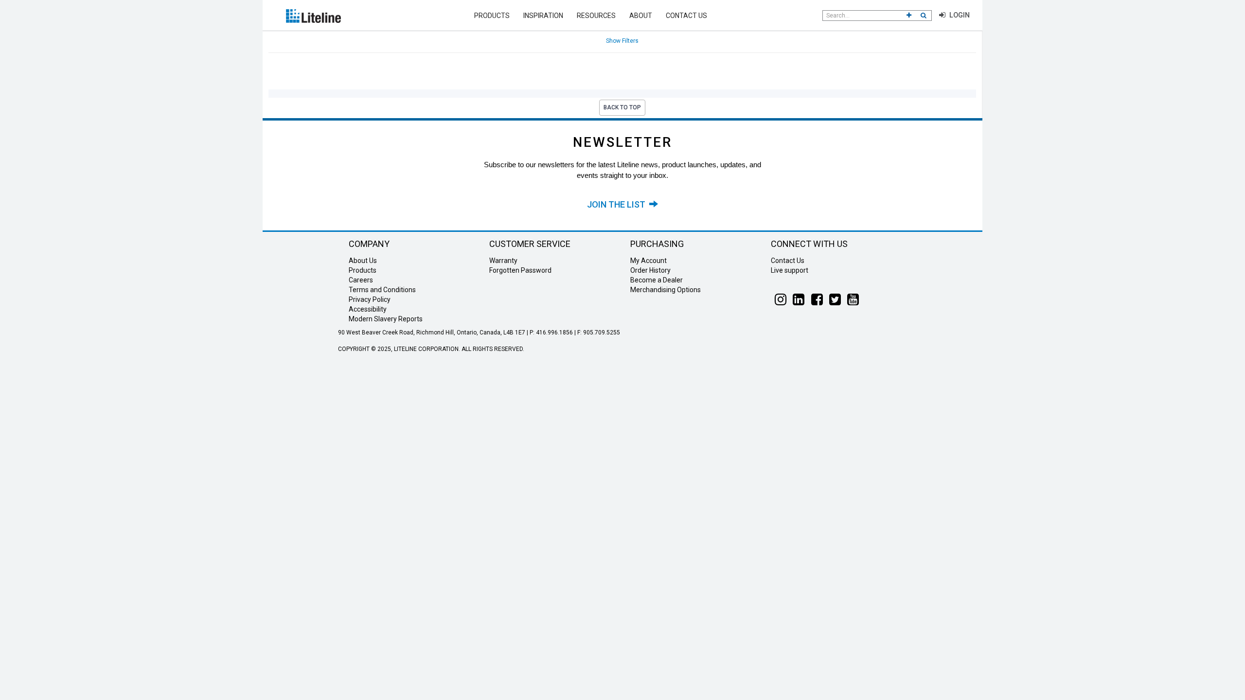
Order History (650, 270)
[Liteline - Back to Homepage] (313, 15)
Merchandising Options (665, 290)
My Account (648, 260)
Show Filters (622, 40)
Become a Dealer (656, 280)
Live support (789, 270)
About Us (363, 260)
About (640, 15)
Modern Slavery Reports (386, 319)
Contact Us (686, 15)
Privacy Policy (370, 299)
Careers (361, 280)
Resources (596, 15)
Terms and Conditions (382, 290)
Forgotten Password (520, 270)
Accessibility (368, 309)
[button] (909, 15)
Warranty (503, 260)
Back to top (622, 107)
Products (492, 15)
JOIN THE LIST (618, 204)
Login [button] (958, 15)
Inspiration (543, 15)
